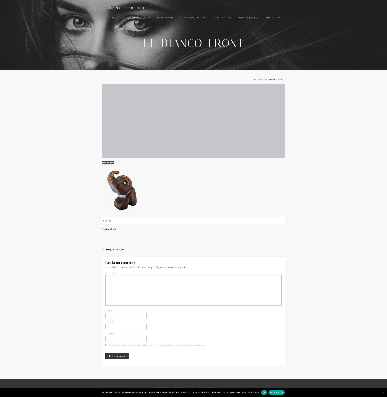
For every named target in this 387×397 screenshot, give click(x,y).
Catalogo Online (140, 17)
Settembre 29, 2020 (276, 79)
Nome (109, 310)
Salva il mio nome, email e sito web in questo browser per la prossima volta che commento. (156, 345)
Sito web (110, 333)
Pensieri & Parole (247, 17)
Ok (264, 392)
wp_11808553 (260, 79)
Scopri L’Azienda (221, 17)
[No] (383, 392)
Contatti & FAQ (272, 17)
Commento (112, 273)
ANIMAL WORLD (164, 17)
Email (109, 322)
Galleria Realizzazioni (192, 17)
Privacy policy (276, 392)
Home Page (118, 17)
